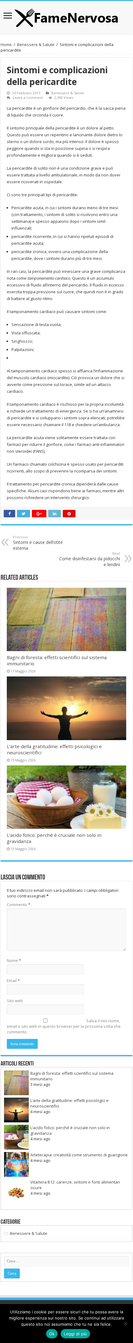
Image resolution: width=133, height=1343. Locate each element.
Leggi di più (75, 1333)
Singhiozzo (21, 341)
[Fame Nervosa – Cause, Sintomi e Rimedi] (66, 16)
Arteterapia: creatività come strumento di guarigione (79, 1155)
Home (6, 44)
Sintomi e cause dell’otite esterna (38, 543)
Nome (14, 960)
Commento (18, 904)
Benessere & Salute (35, 44)
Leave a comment (28, 97)
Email (13, 980)
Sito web (15, 1000)
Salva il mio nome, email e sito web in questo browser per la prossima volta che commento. (64, 1026)
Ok (52, 1333)
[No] (125, 1323)
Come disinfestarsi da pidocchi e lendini (89, 559)
